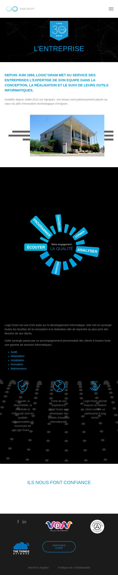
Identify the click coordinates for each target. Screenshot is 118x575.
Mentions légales (38, 567)
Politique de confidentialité (74, 567)
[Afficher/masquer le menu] (111, 9)
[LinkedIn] (24, 521)
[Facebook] (18, 521)
